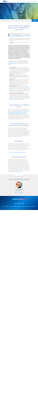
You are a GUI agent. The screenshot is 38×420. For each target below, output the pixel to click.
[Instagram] (18, 203)
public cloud (27, 87)
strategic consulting (17, 99)
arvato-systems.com (18, 171)
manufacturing (23, 111)
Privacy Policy (7, 206)
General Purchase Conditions (13, 206)
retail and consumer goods (19, 112)
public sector (18, 114)
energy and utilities (17, 111)
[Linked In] (15, 203)
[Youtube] (23, 203)
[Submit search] (29, 1)
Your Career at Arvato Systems (22, 206)
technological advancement (12, 63)
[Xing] (20, 203)
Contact (27, 206)
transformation (25, 62)
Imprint (4, 206)
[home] (5, 1)
